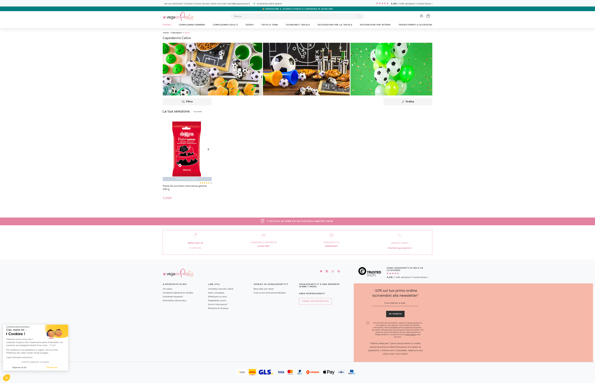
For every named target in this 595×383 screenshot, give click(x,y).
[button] (6, 377)
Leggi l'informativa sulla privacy (19, 357)
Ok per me (52, 367)
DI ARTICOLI (195, 248)
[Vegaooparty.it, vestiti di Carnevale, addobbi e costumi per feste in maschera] (178, 14)
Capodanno (176, 33)
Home (166, 33)
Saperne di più (19, 367)
